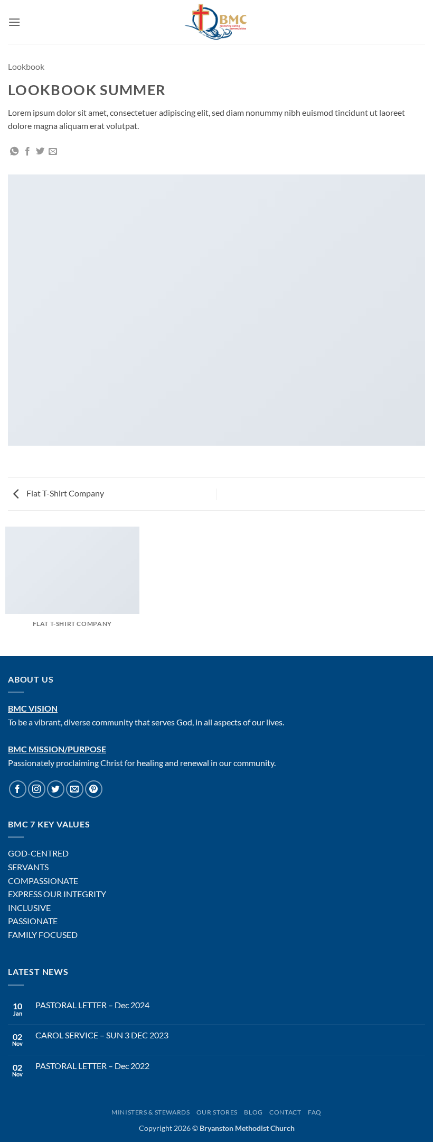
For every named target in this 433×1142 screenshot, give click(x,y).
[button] (14, 22)
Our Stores (217, 1112)
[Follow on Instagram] (36, 789)
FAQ (315, 1112)
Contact (285, 1112)
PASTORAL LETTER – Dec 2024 (92, 1005)
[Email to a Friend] (53, 151)
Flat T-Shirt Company (64, 493)
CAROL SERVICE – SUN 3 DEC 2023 (101, 1035)
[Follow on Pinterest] (93, 789)
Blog (253, 1112)
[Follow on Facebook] (17, 789)
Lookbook (26, 66)
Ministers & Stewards (150, 1112)
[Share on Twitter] (40, 151)
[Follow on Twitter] (55, 789)
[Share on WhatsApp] (14, 151)
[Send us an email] (74, 789)
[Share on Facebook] (27, 151)
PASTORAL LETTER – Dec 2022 (92, 1066)
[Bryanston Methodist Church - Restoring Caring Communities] (217, 22)
